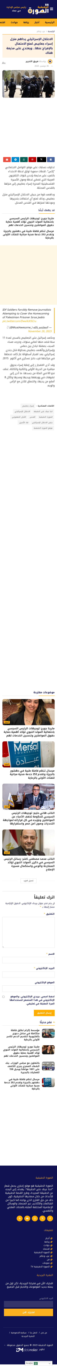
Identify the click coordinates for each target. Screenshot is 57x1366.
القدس (32, 417)
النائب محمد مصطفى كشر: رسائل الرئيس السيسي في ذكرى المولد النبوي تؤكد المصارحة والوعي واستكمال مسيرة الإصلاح (29, 864)
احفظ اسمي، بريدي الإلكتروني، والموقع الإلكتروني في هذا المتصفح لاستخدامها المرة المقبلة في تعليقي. (32, 1000)
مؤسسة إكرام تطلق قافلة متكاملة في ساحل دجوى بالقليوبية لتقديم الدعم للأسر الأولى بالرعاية (23, 1035)
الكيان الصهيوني (19, 417)
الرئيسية (50, 22)
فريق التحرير (32, 61)
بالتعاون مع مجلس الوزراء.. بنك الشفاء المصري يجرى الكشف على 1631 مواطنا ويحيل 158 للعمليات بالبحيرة (22, 1068)
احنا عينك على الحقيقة (43, 411)
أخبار (37, 22)
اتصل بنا (33, 1333)
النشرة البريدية (28, 1336)
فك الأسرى (23, 422)
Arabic (30, 1363)
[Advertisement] (28, 128)
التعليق (49, 914)
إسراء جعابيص (28, 406)
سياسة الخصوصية (18, 1333)
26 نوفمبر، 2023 (42, 66)
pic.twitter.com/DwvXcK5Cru (19, 321)
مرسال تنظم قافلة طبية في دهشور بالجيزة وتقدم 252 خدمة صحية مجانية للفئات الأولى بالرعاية (28, 234)
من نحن (44, 1333)
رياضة (26, 22)
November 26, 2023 (39, 331)
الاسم (50, 954)
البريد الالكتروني (46, 1298)
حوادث (14, 22)
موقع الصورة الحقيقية (43, 428)
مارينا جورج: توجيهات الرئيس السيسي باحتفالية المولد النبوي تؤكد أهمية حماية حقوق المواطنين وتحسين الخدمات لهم (30, 221)
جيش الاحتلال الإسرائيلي (42, 422)
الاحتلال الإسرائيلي (22, 411)
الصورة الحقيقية (46, 417)
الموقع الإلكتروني (45, 982)
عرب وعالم (41, 31)
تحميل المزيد (28, 880)
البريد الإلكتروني (44, 968)
